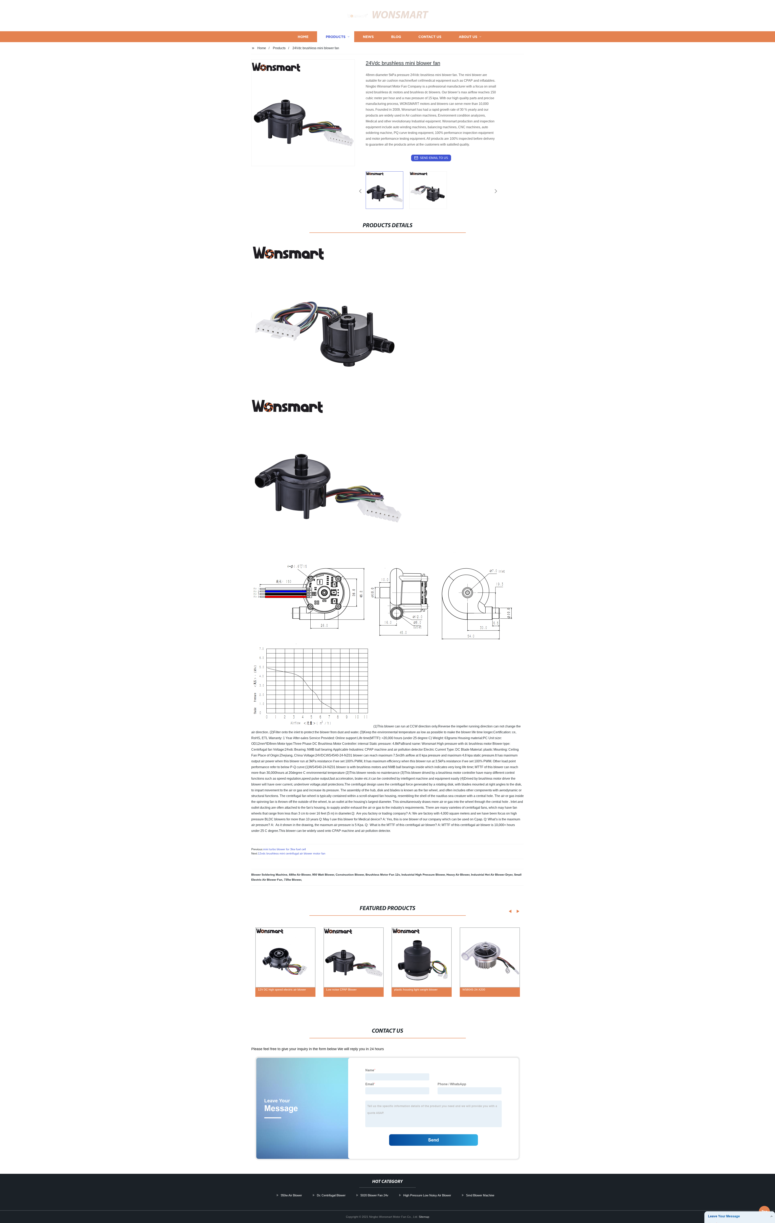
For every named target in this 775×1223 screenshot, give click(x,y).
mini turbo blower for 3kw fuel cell (284, 849)
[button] (360, 191)
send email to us (434, 157)
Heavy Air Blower (457, 874)
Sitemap (424, 1216)
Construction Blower (350, 874)
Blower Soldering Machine (269, 874)
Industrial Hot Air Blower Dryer (491, 874)
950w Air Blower (291, 1195)
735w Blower (292, 879)
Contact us (429, 37)
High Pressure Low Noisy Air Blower (427, 1195)
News (368, 37)
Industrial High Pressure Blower (423, 874)
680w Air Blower (300, 874)
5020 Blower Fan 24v (374, 1195)
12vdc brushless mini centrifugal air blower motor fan (291, 853)
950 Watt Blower (323, 874)
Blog (396, 37)
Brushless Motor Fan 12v (383, 874)
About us (468, 37)
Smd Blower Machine (480, 1195)
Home (303, 37)
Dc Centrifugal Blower (331, 1195)
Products (336, 37)
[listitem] (387, 189)
